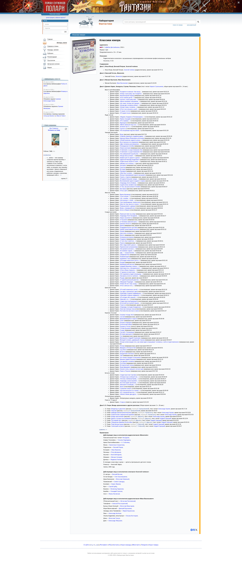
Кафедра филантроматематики (121, 412)
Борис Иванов (115, 484)
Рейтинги (50, 53)
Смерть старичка (125, 177)
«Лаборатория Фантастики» (125, 555)
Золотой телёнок (129, 70)
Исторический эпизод (127, 365)
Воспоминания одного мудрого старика (132, 181)
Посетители (51, 60)
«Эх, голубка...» (125, 198)
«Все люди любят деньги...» (129, 245)
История (122, 169)
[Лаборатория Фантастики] (87, 22)
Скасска (122, 167)
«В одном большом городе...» (129, 179)
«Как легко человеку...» (127, 233)
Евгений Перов (118, 447)
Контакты (116, 545)
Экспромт (123, 165)
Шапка (122, 225)
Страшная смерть (125, 388)
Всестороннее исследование (129, 142)
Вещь (121, 134)
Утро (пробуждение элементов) (130, 202)
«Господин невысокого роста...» (130, 260)
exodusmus (47, 155)
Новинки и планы (52, 46)
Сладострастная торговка (128, 375)
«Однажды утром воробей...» (129, 381)
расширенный (191, 25)
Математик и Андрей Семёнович (130, 338)
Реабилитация (124, 256)
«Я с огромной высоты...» (128, 392)
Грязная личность (125, 223)
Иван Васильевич (122, 83)
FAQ (110, 545)
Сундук (122, 330)
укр (97, 545)
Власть (122, 235)
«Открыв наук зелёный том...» (129, 377)
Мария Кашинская (128, 511)
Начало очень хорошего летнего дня (131, 369)
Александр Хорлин (164, 408)
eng (91, 545)
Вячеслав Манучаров (127, 506)
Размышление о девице (127, 206)
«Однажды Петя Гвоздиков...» (129, 216)
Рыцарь (122, 278)
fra (94, 545)
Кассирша (123, 188)
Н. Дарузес (139, 416)
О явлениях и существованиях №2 (131, 152)
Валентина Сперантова (116, 445)
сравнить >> (103, 429)
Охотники (123, 363)
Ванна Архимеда (125, 194)
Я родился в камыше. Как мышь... (131, 91)
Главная (50, 39)
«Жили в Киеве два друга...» (129, 394)
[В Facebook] (194, 530)
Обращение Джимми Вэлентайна (121, 422)
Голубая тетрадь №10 (127, 314)
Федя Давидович (125, 367)
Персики (114, 410)
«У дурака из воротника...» (128, 272)
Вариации (123, 123)
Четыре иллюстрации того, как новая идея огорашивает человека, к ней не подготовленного (149, 342)
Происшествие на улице (127, 214)
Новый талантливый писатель (129, 229)
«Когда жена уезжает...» (127, 155)
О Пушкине (123, 219)
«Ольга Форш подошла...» (128, 270)
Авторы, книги (62, 42)
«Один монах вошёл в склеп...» (130, 161)
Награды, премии (52, 50)
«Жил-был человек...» (127, 173)
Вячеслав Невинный (122, 479)
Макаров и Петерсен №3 (128, 347)
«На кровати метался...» (127, 249)
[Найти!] (198, 22)
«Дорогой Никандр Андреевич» (130, 159)
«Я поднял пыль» (125, 113)
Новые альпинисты (126, 218)
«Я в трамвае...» (125, 120)
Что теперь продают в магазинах (130, 357)
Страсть (122, 305)
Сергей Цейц (113, 486)
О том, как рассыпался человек (130, 186)
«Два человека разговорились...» (130, 144)
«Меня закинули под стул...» (129, 124)
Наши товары (153, 545)
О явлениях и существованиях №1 (131, 150)
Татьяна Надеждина (124, 440)
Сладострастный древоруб (128, 301)
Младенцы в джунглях (118, 408)
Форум (49, 67)
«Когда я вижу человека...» (128, 107)
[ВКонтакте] (192, 530)
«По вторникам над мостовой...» (130, 130)
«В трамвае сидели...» (127, 250)
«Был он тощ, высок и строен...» (130, 204)
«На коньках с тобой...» (127, 200)
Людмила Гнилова (116, 459)
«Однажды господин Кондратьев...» (131, 307)
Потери (122, 346)
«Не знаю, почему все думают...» (130, 103)
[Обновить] (65, 130)
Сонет (122, 320)
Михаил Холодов (116, 457)
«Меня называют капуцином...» (130, 101)
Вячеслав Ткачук (114, 518)
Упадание (123, 239)
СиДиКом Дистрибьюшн (112, 47)
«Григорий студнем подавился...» (130, 295)
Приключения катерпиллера (129, 247)
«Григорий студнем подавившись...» (131, 293)
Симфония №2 (124, 254)
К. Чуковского (148, 412)
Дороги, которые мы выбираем (121, 418)
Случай (122, 316)
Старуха (122, 402)
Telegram (144, 545)
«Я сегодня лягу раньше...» (128, 297)
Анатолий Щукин (116, 454)
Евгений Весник (117, 474)
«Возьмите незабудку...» (127, 384)
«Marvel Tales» (61, 116)
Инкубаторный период (127, 95)
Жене (121, 386)
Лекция (122, 231)
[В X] (196, 530)
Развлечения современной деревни (122, 414)
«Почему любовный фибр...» (129, 378)
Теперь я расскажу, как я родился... (131, 93)
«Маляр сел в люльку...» (127, 163)
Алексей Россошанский (119, 503)
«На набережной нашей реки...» (130, 154)
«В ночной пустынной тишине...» (130, 303)
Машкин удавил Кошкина (128, 359)
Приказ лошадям (125, 119)
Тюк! (121, 355)
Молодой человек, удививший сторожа (132, 340)
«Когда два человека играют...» (130, 105)
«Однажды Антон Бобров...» (129, 183)
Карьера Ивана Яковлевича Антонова (132, 138)
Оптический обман (126, 324)
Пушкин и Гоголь (125, 326)
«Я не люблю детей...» (127, 97)
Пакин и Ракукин (125, 371)
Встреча (122, 351)
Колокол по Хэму (54, 130)
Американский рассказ (127, 264)
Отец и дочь (124, 190)
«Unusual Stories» (49, 116)
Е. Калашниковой (143, 408)
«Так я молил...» (125, 196)
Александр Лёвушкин (115, 520)
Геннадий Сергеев (116, 491)
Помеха (122, 243)
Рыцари (122, 262)
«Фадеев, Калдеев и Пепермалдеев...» (132, 117)
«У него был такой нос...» (128, 241)
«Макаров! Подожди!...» (127, 282)
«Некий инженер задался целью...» (131, 140)
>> (61, 175)
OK (64, 32)
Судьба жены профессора (128, 185)
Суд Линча (123, 349)
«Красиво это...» (125, 299)
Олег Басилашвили (121, 476)
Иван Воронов (115, 450)
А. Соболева (125, 442)
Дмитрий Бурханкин (125, 508)
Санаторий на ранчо (117, 426)
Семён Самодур (119, 481)
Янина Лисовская (114, 494)
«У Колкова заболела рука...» (129, 221)
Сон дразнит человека (127, 361)
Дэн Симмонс (54, 128)
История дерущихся (126, 334)
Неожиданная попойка (127, 146)
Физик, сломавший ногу (127, 208)
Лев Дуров (125, 437)
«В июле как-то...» (125, 126)
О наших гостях (125, 111)
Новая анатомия (125, 148)
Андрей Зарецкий (165, 418)
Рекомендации (52, 57)
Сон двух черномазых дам (128, 291)
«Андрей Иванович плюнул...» (129, 266)
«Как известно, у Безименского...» (131, 268)
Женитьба (119, 76)
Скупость (123, 128)
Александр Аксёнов (115, 513)
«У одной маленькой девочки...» (130, 280)
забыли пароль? (60, 17)
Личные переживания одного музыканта (133, 175)
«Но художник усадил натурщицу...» (131, 274)
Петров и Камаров (126, 322)
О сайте (86, 545)
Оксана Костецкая (132, 516)
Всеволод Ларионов (117, 489)
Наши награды (126, 545)
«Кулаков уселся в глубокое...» (130, 276)
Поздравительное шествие (128, 227)
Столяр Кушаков (125, 328)
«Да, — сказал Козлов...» (128, 252)
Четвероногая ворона (127, 237)
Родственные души (117, 424)
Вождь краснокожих (117, 416)
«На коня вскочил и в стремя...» (130, 390)
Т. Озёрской (140, 424)
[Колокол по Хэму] (55, 145)
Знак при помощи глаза (127, 309)
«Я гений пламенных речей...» (129, 289)
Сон (121, 336)
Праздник (123, 171)
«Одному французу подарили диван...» (132, 136)
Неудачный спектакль (127, 353)
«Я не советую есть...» (127, 285)
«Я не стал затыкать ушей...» (129, 109)
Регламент (104, 545)
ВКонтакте (136, 545)
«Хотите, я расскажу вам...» (129, 99)
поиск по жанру (178, 25)
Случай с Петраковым (127, 332)
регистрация (50, 17)
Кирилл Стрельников (156, 86)
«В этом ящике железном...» (129, 382)
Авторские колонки (53, 64)
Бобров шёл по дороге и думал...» (131, 157)
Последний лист (116, 420)
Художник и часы (125, 258)
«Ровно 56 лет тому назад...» (129, 283)
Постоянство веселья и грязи (129, 311)
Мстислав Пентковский (127, 501)
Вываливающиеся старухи (128, 318)
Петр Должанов (116, 452)
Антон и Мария (124, 210)
